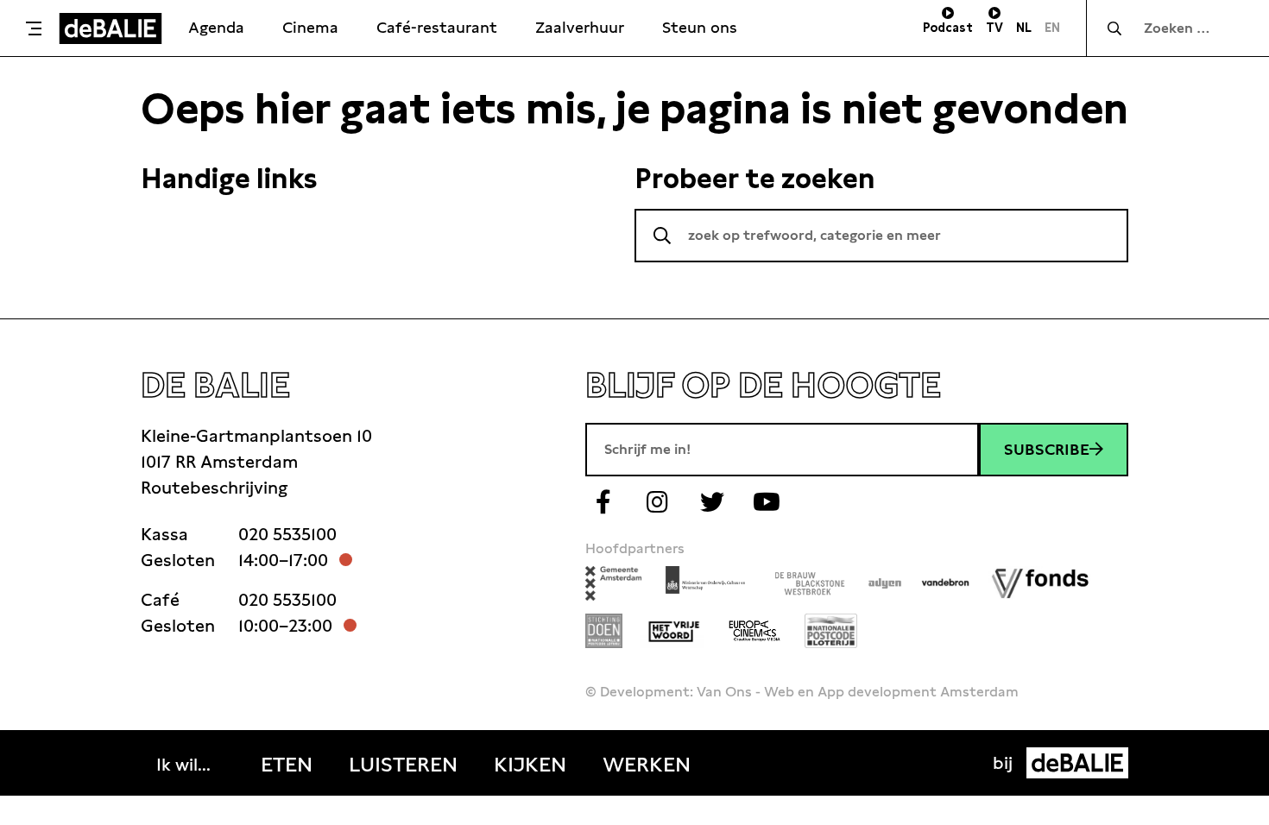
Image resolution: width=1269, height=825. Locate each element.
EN (1052, 28)
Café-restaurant (436, 27)
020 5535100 (287, 534)
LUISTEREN (403, 764)
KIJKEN (530, 764)
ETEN (287, 764)
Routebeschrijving (214, 487)
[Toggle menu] (33, 28)
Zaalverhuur (579, 27)
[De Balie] (110, 28)
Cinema (310, 27)
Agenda (216, 27)
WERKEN (647, 764)
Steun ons (699, 27)
